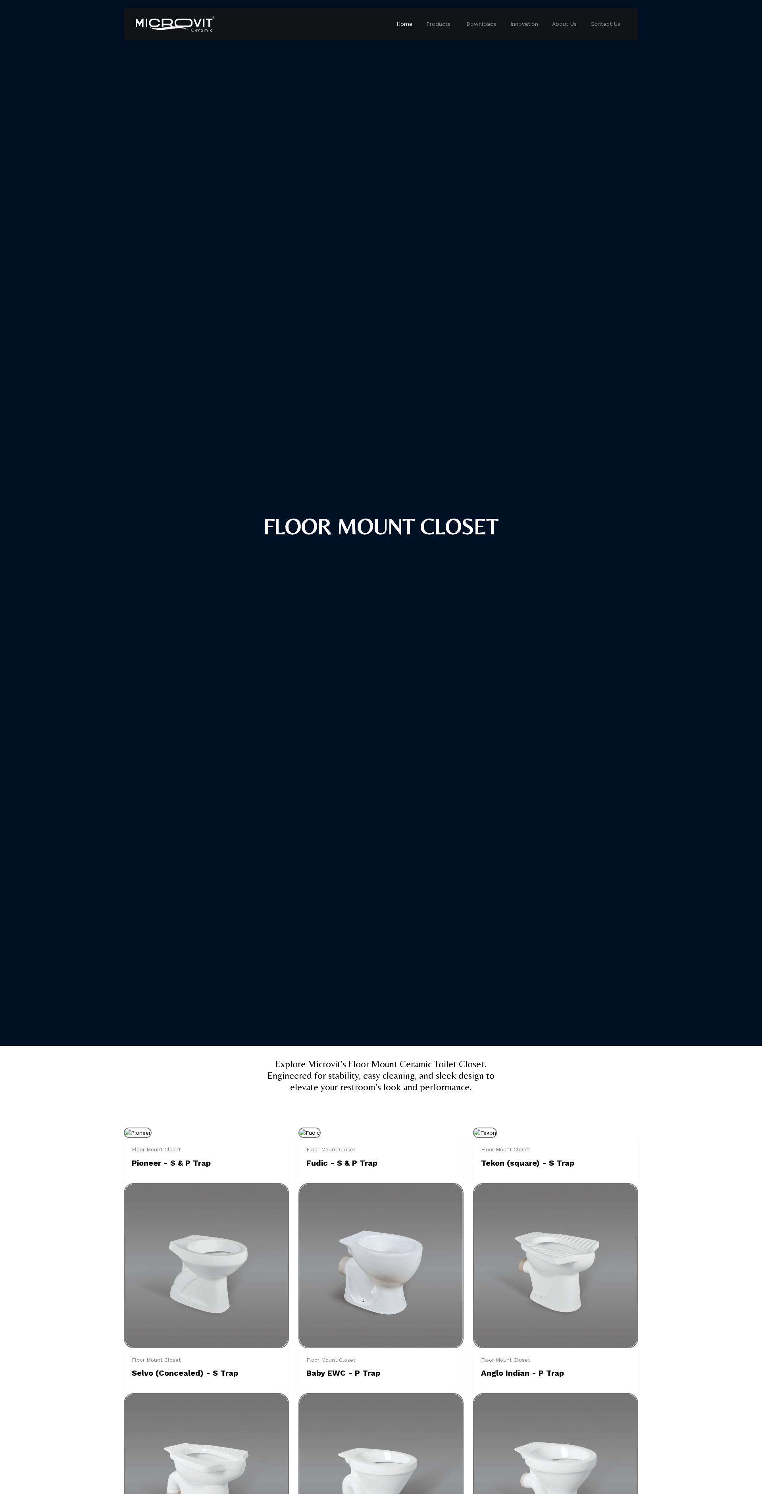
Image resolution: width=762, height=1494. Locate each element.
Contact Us (605, 24)
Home (404, 24)
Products (438, 24)
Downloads (481, 24)
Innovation (524, 24)
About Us (564, 24)
